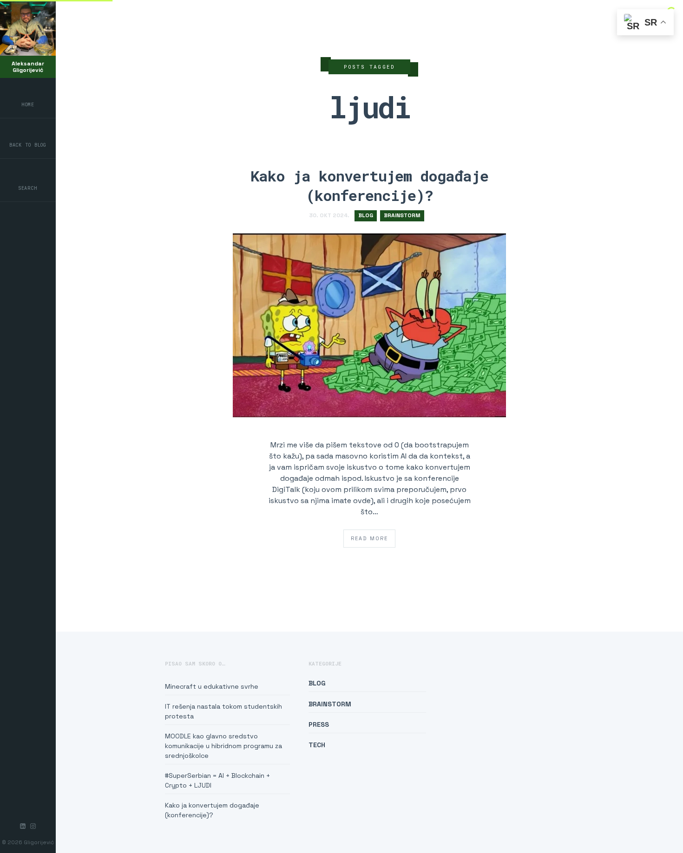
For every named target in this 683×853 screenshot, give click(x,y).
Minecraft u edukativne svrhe (211, 686)
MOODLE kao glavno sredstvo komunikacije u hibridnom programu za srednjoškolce (223, 746)
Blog (365, 215)
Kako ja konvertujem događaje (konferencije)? (369, 185)
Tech (317, 745)
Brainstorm (402, 215)
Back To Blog (27, 145)
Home (27, 105)
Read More (369, 538)
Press (319, 724)
